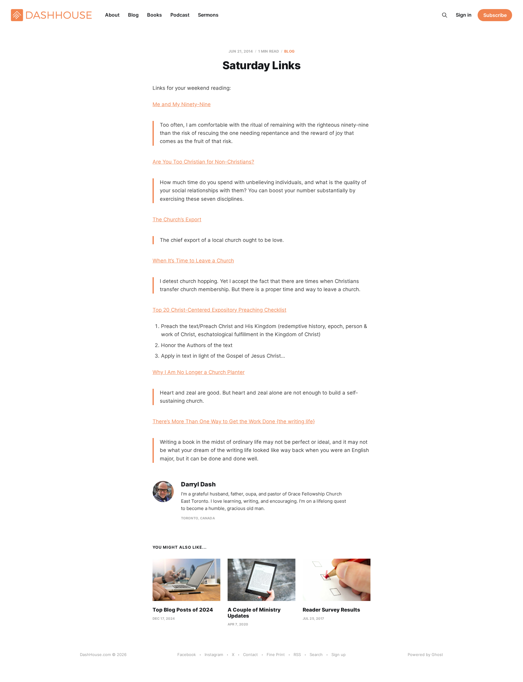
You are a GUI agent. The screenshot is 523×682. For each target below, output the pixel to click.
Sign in (464, 15)
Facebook (186, 654)
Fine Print (276, 654)
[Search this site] (444, 15)
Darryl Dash (198, 484)
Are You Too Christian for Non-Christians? (203, 162)
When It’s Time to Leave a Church (193, 261)
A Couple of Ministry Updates (254, 613)
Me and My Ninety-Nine (182, 104)
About (112, 15)
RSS (297, 654)
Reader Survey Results (331, 610)
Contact (250, 654)
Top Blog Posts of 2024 (183, 610)
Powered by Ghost (425, 654)
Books (154, 15)
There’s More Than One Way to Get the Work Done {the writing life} (234, 421)
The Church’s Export (177, 219)
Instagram (214, 654)
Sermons (208, 15)
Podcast (179, 15)
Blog (133, 15)
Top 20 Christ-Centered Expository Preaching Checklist (219, 310)
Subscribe (495, 15)
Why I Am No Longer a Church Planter (199, 372)
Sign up (338, 654)
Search (316, 654)
